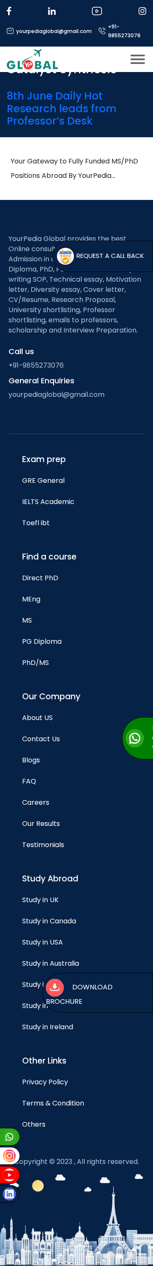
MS (27, 620)
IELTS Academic (48, 502)
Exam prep (44, 459)
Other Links (44, 1061)
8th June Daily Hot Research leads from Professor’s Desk (61, 108)
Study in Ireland (47, 1027)
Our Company (51, 696)
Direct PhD (40, 578)
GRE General (43, 480)
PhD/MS (35, 663)
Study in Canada (49, 921)
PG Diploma (42, 641)
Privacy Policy (45, 1082)
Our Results (41, 823)
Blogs (31, 760)
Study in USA (42, 942)
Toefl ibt (36, 523)
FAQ (29, 781)
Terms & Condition (53, 1103)
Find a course (49, 556)
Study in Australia (50, 963)
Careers (35, 802)
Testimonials (43, 845)
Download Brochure (79, 995)
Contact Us (41, 739)
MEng (31, 599)
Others (33, 1124)
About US (37, 718)
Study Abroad (50, 878)
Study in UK (40, 900)
